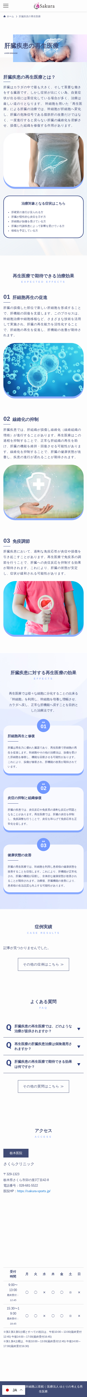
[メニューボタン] (6, 6)
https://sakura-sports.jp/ (34, 1191)
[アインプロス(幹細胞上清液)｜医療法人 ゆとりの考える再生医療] (43, 6)
